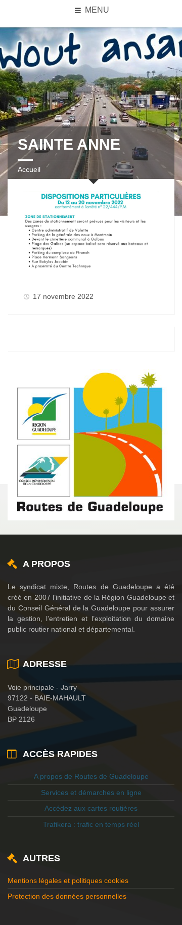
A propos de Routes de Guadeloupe (91, 776)
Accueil (29, 169)
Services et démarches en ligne (91, 792)
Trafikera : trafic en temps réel (91, 824)
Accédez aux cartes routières (91, 808)
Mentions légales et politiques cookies (68, 880)
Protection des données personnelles (67, 896)
